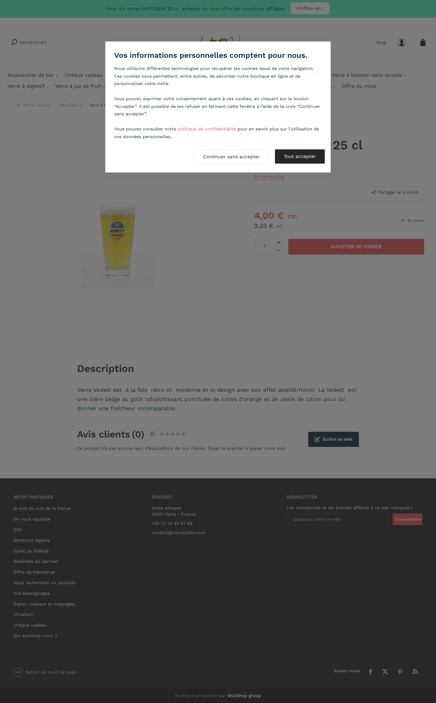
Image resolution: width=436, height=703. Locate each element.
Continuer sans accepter (231, 156)
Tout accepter (300, 156)
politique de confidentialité (207, 129)
